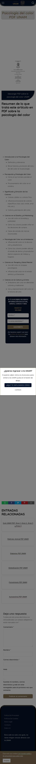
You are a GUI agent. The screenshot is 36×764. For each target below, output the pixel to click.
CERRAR (18, 390)
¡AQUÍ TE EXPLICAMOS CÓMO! (18, 385)
